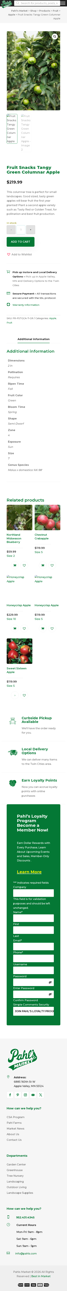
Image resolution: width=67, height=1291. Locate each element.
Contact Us (14, 1139)
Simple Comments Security (31, 1004)
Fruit (9, 322)
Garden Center (16, 1164)
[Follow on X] (40, 1095)
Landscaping (15, 1181)
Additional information (34, 339)
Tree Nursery (15, 1175)
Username (20, 964)
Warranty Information (26, 304)
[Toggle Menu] (62, 3)
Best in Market (41, 1276)
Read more (15, 695)
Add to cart (20, 241)
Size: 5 (42, 543)
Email (17, 940)
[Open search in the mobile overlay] (36, 3)
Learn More (29, 871)
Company (19, 887)
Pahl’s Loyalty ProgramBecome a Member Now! (32, 823)
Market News (15, 1128)
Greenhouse (15, 1170)
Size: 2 (14, 545)
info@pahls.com (26, 1253)
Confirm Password (25, 1000)
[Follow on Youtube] (33, 1095)
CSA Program (16, 1117)
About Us (13, 1134)
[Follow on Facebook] (10, 1095)
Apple (52, 318)
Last (16, 936)
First (16, 924)
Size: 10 (19, 612)
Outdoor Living (17, 1187)
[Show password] (50, 982)
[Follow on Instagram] (25, 1095)
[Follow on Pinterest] (17, 1095)
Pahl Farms (14, 1122)
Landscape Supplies (20, 1192)
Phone (18, 952)
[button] (55, 36)
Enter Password (23, 988)
